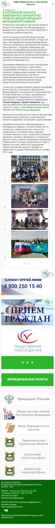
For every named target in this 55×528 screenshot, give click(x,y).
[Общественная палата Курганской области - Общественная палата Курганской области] (5, 4)
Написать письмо (9, 504)
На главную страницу (10, 482)
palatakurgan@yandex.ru (30, 502)
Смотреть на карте (9, 495)
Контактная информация (12, 498)
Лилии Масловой (31, 110)
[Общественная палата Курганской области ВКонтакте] (6, 510)
